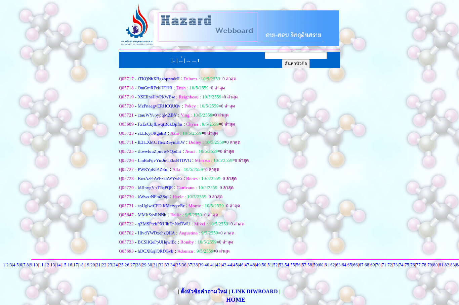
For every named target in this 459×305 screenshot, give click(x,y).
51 (269, 264)
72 (389, 264)
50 (264, 264)
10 (35, 264)
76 (412, 264)
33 (167, 264)
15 (64, 264)
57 (304, 264)
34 (172, 264)
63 (338, 264)
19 (87, 264)
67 (361, 264)
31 (155, 264)
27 (132, 264)
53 (281, 264)
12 (47, 264)
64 (344, 264)
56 (298, 264)
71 (384, 264)
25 (121, 264)
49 (258, 264)
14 (58, 264)
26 (127, 264)
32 (161, 264)
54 (287, 264)
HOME (235, 299)
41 (212, 264)
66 (355, 264)
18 (81, 264)
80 (435, 264)
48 (252, 264)
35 (178, 264)
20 (92, 264)
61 (327, 264)
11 (41, 264)
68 (367, 264)
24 (115, 264)
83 (452, 264)
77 (418, 264)
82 (447, 264)
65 (349, 264)
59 (315, 264)
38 (195, 264)
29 (144, 264)
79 (429, 264)
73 (395, 264)
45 (235, 264)
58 (309, 264)
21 (98, 264)
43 (224, 264)
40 (207, 264)
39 (201, 264)
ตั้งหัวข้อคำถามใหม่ (205, 291)
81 (441, 264)
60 (321, 264)
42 (218, 264)
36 (184, 264)
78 (424, 264)
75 (407, 264)
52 (275, 264)
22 (104, 264)
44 (229, 264)
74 (401, 264)
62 (332, 264)
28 (138, 264)
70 (378, 264)
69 (372, 264)
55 (292, 264)
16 (70, 264)
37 (189, 264)
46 (241, 264)
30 (150, 264)
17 (75, 264)
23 (110, 264)
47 (247, 264)
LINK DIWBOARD (255, 291)
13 (52, 264)
